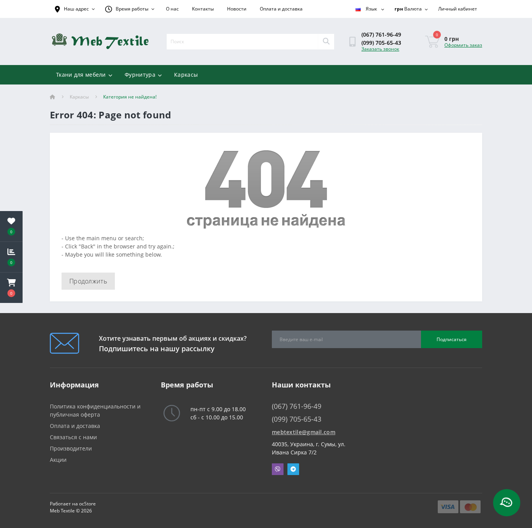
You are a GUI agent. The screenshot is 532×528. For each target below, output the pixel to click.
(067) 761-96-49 (381, 34)
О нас (172, 8)
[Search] (326, 41)
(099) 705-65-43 (381, 42)
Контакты (203, 8)
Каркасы (186, 74)
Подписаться (452, 339)
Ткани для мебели (81, 74)
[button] (11, 288)
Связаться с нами (73, 437)
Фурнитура (140, 74)
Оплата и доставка (281, 8)
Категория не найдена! (130, 96)
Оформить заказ (463, 45)
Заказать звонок (380, 49)
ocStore (87, 503)
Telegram (293, 469)
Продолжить (88, 281)
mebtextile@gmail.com (303, 432)
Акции (58, 459)
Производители (71, 448)
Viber (278, 469)
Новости (237, 8)
